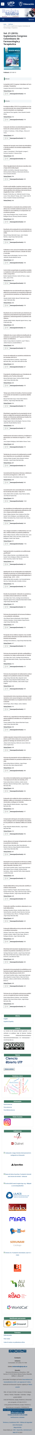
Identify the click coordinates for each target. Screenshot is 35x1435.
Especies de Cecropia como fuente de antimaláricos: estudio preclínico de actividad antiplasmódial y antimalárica (17, 147)
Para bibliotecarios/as (9, 1110)
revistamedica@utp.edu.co (19, 1366)
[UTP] (11, 4)
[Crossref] (16, 1323)
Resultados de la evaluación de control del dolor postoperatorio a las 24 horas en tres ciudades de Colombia (18, 231)
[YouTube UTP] (16, 1351)
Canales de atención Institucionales (17, 1415)
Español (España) (9, 1021)
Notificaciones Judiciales (17, 1417)
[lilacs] (17, 1195)
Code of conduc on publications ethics (14, 1342)
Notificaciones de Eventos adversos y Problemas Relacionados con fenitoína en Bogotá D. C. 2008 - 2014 (18, 437)
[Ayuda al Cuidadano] (25, 1351)
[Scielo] (17, 1136)
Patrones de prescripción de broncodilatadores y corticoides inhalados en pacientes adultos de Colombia (17, 759)
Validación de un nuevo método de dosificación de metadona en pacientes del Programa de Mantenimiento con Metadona (17, 336)
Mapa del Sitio (17, 1427)
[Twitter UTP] (13, 1351)
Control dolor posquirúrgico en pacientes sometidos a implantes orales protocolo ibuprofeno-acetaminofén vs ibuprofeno (18, 271)
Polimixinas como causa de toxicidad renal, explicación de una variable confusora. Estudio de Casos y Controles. (17, 251)
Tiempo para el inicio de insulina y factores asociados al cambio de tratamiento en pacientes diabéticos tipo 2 (18, 394)
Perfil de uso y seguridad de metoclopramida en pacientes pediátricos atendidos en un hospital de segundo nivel (17, 718)
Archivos (10, 24)
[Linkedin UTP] (22, 1351)
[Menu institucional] (2, 4)
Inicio (5, 24)
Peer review (7, 1338)
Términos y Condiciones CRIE (11, 1422)
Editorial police (8, 1335)
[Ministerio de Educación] (26, 4)
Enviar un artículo (9, 1069)
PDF (7, 93)
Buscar (32, 19)
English (6, 1019)
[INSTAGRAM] (7, 1122)
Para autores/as (8, 1107)
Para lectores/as (8, 1104)
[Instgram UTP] (19, 1351)
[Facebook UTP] (10, 1351)
